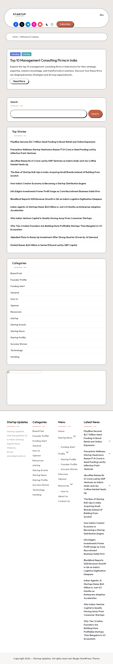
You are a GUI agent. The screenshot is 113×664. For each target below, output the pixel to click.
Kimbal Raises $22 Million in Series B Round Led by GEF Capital (43, 245)
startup (26, 54)
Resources (15, 311)
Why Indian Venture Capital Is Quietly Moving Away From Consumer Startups (51, 218)
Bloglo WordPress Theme (86, 658)
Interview (63, 474)
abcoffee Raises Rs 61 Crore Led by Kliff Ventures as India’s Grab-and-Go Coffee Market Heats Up (53, 162)
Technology (16, 350)
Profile (61, 453)
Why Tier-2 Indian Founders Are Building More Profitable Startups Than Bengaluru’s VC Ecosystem (56, 227)
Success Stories (18, 343)
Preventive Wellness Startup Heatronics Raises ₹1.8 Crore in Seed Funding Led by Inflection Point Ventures (53, 151)
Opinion (14, 305)
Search (14, 101)
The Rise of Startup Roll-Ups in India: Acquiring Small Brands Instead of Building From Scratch (55, 174)
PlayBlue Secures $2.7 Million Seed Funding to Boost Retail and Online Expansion (52, 141)
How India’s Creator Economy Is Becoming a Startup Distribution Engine (48, 183)
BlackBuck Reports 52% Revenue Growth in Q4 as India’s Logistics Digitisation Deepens (56, 198)
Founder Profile (18, 279)
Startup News (17, 331)
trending (15, 54)
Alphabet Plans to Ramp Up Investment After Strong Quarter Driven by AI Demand (54, 237)
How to (14, 298)
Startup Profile (18, 337)
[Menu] (101, 15)
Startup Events (18, 324)
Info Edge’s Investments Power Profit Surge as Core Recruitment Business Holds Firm (55, 191)
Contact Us (64, 501)
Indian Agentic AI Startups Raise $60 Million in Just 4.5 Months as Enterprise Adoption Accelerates (55, 208)
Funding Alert (17, 286)
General (14, 292)
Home (15, 37)
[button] (65, 24)
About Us (63, 496)
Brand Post (16, 273)
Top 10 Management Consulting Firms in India (43, 60)
